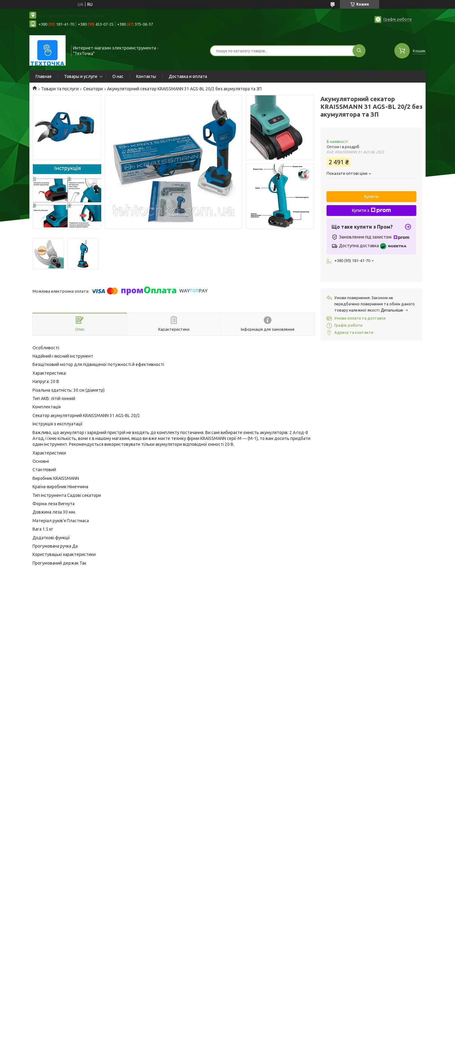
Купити (371, 196)
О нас (118, 76)
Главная (43, 76)
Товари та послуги (60, 88)
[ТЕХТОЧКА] (47, 50)
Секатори (93, 88)
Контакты (146, 76)
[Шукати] (359, 50)
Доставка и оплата (188, 76)
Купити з (360, 210)
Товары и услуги (80, 76)
